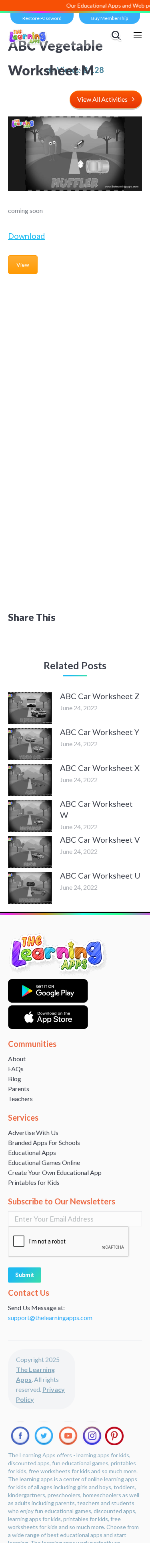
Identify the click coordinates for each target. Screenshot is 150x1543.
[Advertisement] (75, 357)
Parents (18, 1088)
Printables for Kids (34, 1182)
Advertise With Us (33, 1132)
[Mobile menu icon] (137, 35)
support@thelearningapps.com (50, 1317)
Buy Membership (109, 18)
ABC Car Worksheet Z (100, 696)
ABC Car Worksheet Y (99, 732)
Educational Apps (32, 1152)
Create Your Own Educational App (55, 1172)
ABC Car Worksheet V (100, 839)
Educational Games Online (44, 1162)
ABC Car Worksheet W (96, 809)
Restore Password (42, 18)
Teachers (20, 1098)
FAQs (16, 1068)
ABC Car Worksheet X (100, 767)
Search (117, 35)
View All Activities (102, 99)
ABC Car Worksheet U (100, 875)
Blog (14, 1078)
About (17, 1058)
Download (26, 235)
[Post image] (30, 708)
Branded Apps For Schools (44, 1142)
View (22, 264)
